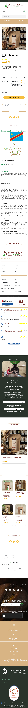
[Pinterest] (17, 117)
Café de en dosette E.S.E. (14, 387)
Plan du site (13, 706)
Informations (6, 679)
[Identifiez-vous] (21, 11)
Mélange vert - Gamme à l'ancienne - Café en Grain (7, 494)
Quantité (4, 92)
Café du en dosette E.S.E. (14, 386)
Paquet (4, 77)
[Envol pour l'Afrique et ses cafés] (14, 555)
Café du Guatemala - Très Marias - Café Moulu (19, 518)
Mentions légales (6, 706)
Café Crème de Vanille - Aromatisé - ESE (7, 518)
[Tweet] (14, 117)
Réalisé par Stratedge (21, 706)
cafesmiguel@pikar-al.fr (14, 640)
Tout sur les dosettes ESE (8, 571)
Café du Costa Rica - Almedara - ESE (11, 457)
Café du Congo (5, 564)
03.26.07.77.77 (14, 639)
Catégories (5, 682)
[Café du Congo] (14, 562)
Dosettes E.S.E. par (14, 409)
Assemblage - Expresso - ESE (20, 493)
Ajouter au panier (14, 97)
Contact (5, 677)
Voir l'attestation (7, 303)
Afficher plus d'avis (14, 343)
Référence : (3, 258)
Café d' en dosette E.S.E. (14, 392)
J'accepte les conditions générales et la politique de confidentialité (15, 612)
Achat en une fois (16, 81)
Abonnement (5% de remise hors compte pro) (17, 86)
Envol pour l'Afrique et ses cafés (10, 557)
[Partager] (10, 117)
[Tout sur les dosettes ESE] (14, 569)
